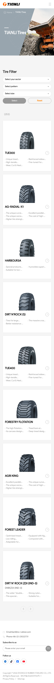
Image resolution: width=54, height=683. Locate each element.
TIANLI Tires (20, 12)
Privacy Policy (8, 679)
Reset (39, 101)
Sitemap (21, 679)
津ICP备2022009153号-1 (30, 676)
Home (9, 13)
